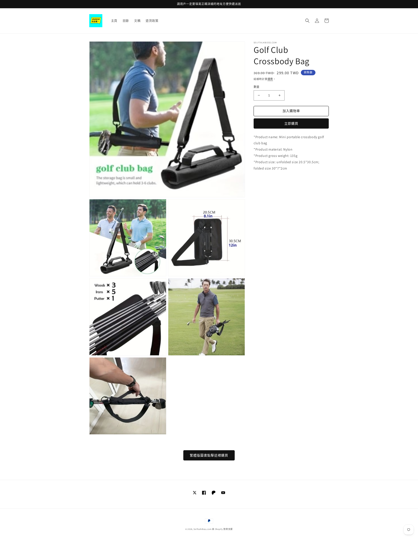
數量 (257, 87)
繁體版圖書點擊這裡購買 (209, 455)
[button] (307, 20)
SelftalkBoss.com (202, 529)
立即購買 (291, 123)
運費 (270, 79)
